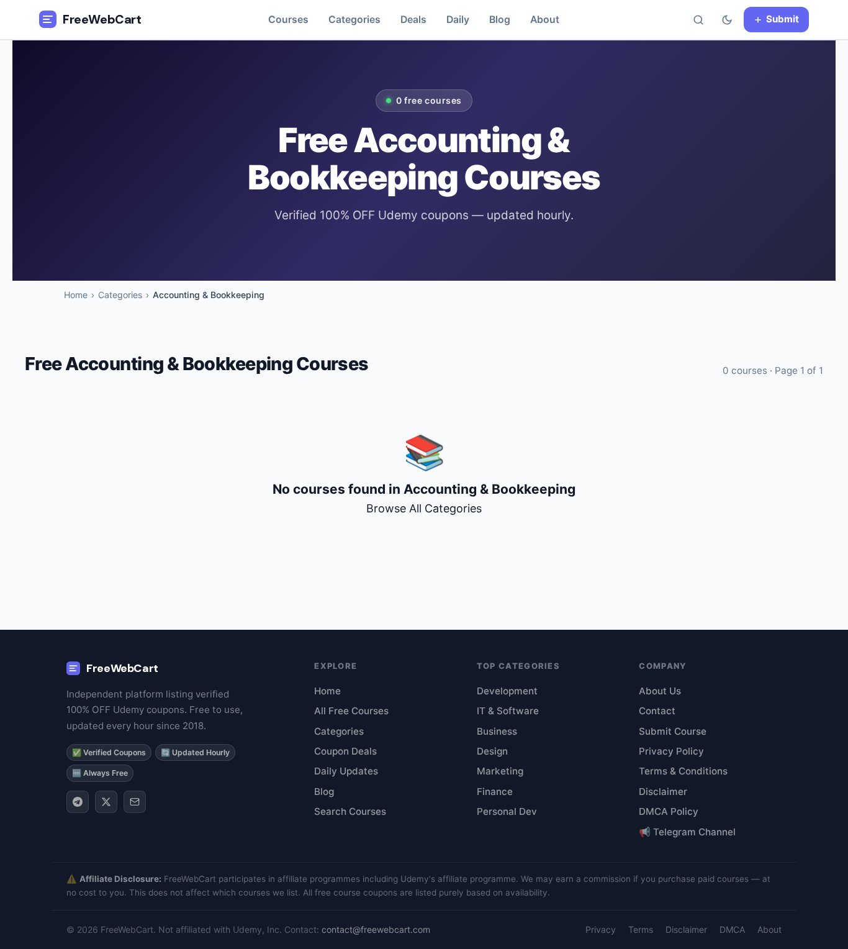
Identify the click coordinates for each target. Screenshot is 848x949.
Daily (457, 19)
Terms (640, 929)
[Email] (135, 802)
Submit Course (672, 731)
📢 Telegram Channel (687, 832)
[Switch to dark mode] (727, 20)
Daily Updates (346, 771)
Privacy (600, 929)
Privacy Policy (671, 751)
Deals (413, 19)
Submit (782, 19)
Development (507, 691)
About (544, 19)
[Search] (698, 20)
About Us (660, 691)
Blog (499, 19)
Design (492, 751)
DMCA (732, 929)
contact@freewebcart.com (376, 929)
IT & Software (508, 711)
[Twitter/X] (106, 802)
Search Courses (350, 811)
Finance (495, 791)
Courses (288, 19)
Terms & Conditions (683, 771)
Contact (657, 711)
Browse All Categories (424, 508)
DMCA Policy (668, 811)
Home (76, 294)
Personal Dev (507, 811)
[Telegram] (77, 802)
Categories (354, 19)
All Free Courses (351, 711)
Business (497, 731)
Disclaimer (663, 791)
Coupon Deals (345, 751)
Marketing (500, 771)
